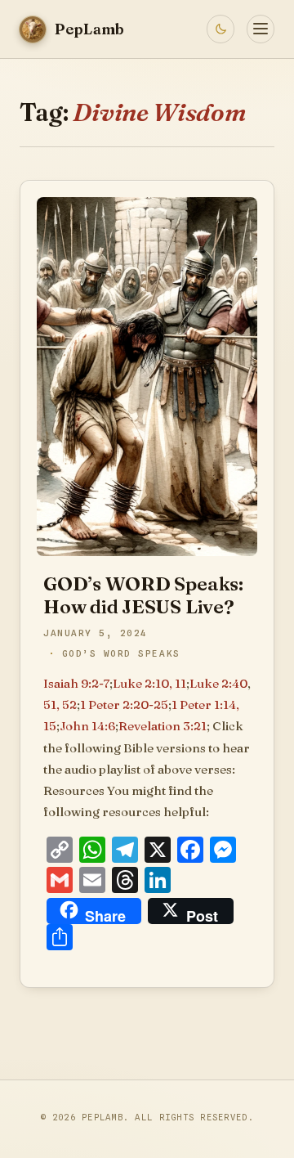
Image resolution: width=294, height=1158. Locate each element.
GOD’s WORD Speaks (121, 654)
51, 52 (60, 704)
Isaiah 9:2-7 (76, 683)
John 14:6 (87, 726)
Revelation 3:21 (162, 726)
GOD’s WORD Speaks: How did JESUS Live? (143, 595)
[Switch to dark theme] (220, 29)
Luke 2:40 (218, 683)
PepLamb (102, 1117)
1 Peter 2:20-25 (124, 704)
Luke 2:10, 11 (149, 683)
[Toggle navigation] (260, 29)
